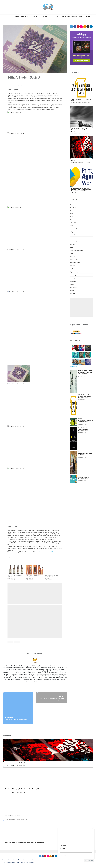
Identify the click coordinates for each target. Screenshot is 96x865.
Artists (71, 216)
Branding (32, 85)
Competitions (73, 235)
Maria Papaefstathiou (12, 85)
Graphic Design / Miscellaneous (77, 250)
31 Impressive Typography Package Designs (52, 575)
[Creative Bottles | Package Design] (34, 569)
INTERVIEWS (55, 16)
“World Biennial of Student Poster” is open (81, 100)
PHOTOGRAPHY (45, 16)
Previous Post (9, 717)
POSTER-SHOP (43, 20)
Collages (72, 232)
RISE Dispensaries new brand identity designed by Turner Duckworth (85, 420)
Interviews (72, 265)
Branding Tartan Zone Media (12, 815)
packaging (17, 642)
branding (10, 642)
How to (71, 253)
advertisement (73, 207)
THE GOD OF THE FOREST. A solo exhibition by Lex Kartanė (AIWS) (85, 372)
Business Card (73, 228)
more (80, 16)
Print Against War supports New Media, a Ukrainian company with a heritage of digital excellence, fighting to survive (81, 190)
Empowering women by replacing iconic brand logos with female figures (24, 842)
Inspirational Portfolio (75, 262)
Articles (71, 213)
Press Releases (73, 287)
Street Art (72, 290)
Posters (72, 284)
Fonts (71, 247)
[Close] (93, 828)
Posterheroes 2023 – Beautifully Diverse (83, 476)
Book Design (73, 222)
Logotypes (72, 268)
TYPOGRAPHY (35, 16)
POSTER (17, 16)
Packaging (41, 85)
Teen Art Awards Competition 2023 (83, 428)
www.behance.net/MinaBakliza (45, 552)
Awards (71, 219)
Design (27, 85)
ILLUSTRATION (25, 16)
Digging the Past (74, 241)
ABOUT (88, 16)
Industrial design (74, 259)
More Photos (73, 366)
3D (70, 204)
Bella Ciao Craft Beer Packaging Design (79, 159)
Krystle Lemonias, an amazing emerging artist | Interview (85, 453)
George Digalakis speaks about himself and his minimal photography (79, 130)
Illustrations (73, 256)
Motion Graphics (74, 275)
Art (70, 210)
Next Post (61, 696)
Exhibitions (72, 244)
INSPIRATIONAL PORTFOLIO (69, 16)
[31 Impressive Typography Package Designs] (53, 569)
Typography (73, 293)
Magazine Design (74, 272)
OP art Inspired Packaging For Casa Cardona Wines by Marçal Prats (22, 789)
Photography (73, 281)
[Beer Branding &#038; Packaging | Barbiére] (16, 569)
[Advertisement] (35, 593)
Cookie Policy (31, 862)
